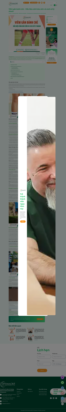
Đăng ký (23, 221)
